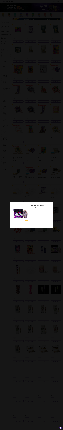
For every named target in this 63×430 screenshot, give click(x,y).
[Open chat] (60, 428)
